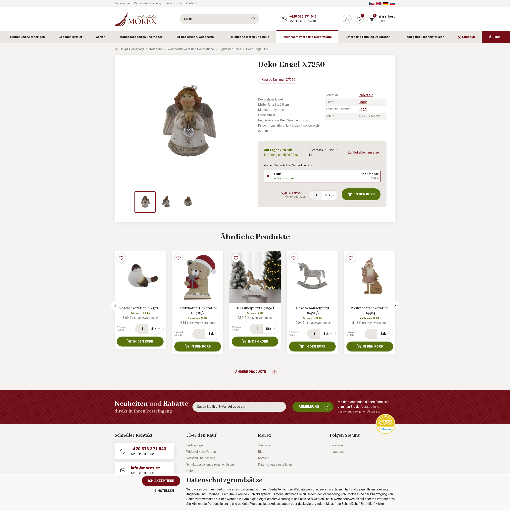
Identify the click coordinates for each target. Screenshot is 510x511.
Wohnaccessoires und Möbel (140, 37)
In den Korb (365, 194)
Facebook (336, 445)
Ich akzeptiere (161, 481)
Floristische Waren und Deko (248, 37)
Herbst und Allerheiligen (27, 37)
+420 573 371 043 (302, 16)
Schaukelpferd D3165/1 (255, 308)
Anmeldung (309, 407)
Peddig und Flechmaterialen (424, 37)
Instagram (337, 452)
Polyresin (366, 95)
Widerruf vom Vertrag (201, 452)
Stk (328, 195)
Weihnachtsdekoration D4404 (370, 311)
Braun (363, 102)
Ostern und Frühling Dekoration (367, 37)
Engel (363, 109)
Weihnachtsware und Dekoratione (307, 37)
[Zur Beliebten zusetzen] (121, 258)
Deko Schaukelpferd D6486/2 (312, 311)
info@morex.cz (145, 468)
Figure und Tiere (230, 49)
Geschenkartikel (70, 37)
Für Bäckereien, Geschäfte (195, 37)
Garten (100, 37)
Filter (496, 37)
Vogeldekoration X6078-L (140, 308)
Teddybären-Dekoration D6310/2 (198, 311)
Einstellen (164, 491)
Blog (180, 3)
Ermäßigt (468, 37)
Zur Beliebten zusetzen (364, 152)
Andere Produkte (250, 372)
